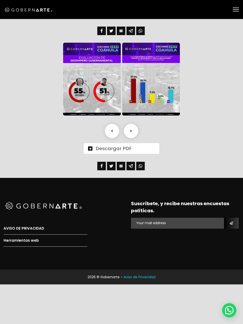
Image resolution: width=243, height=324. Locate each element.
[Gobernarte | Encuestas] (30, 9)
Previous (112, 131)
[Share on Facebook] (101, 31)
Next (131, 131)
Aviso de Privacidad (139, 277)
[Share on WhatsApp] (140, 31)
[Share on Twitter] (111, 31)
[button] (229, 310)
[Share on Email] (121, 31)
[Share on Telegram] (130, 31)
